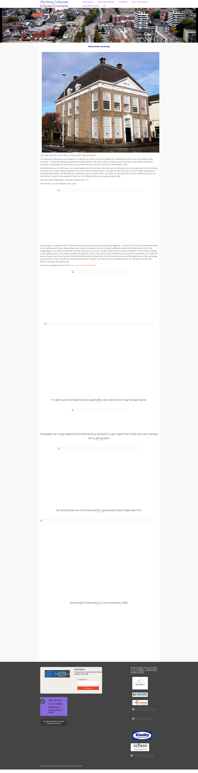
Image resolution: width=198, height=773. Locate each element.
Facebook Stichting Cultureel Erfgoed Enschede (53, 722)
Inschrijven (88, 688)
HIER (86, 180)
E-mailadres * (82, 679)
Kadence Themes (77, 766)
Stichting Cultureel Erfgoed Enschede (54, 4)
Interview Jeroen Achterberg (83, 265)
